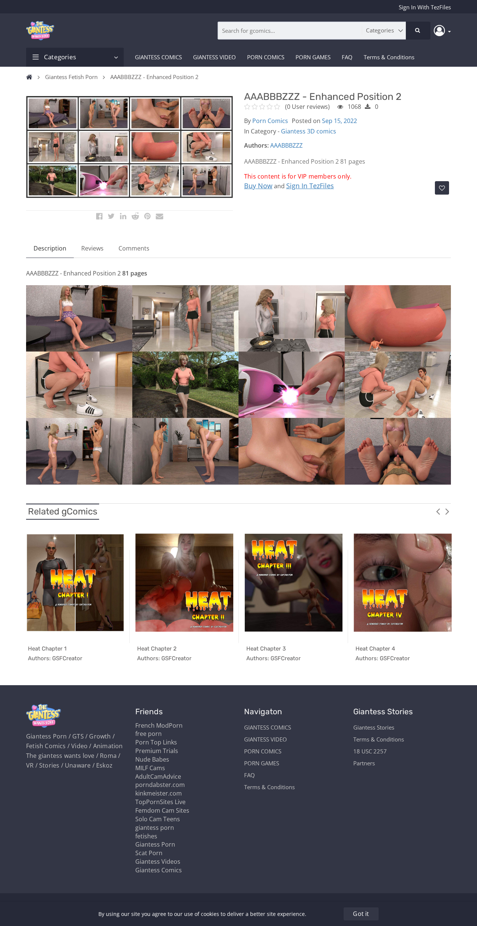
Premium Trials (156, 751)
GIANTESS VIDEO (214, 57)
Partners (364, 763)
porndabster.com (160, 785)
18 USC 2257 (370, 751)
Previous (438, 511)
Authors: (256, 145)
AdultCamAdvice (158, 776)
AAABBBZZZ (286, 145)
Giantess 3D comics (308, 131)
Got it (361, 914)
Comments (134, 248)
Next (447, 511)
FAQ (347, 57)
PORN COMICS (265, 57)
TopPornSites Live (160, 802)
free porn (148, 734)
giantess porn (154, 827)
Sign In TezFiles (310, 185)
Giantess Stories (373, 727)
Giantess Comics (158, 870)
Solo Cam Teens (157, 819)
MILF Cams (150, 768)
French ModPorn (159, 725)
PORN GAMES (313, 57)
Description (50, 248)
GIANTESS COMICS (158, 57)
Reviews (92, 248)
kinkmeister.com (158, 793)
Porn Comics (270, 121)
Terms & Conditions (389, 57)
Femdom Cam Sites (162, 810)
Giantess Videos (157, 861)
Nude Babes (152, 759)
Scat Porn (148, 853)
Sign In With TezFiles (425, 7)
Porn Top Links (156, 742)
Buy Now (258, 185)
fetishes (146, 836)
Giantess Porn (155, 844)
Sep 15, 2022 (339, 121)
